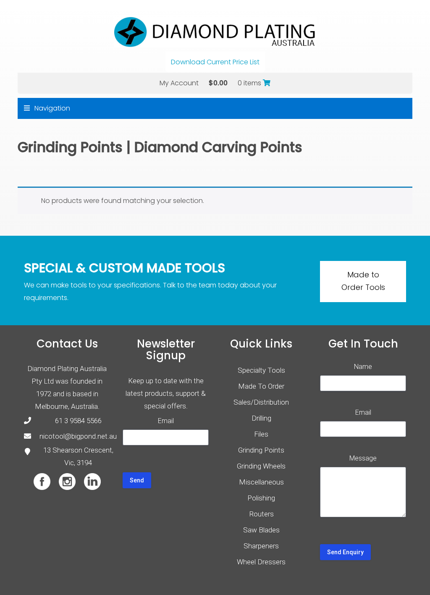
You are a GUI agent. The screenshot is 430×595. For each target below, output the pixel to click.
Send (137, 480)
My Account (179, 83)
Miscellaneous (261, 482)
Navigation (51, 108)
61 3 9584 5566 (78, 420)
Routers (261, 514)
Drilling (261, 418)
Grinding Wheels (261, 466)
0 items (250, 83)
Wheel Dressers (261, 562)
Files (261, 434)
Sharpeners (261, 546)
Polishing (261, 498)
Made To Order (261, 386)
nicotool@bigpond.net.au (78, 436)
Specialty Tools (261, 370)
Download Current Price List (215, 62)
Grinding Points (70, 147)
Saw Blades (261, 530)
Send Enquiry (345, 552)
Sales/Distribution (261, 402)
